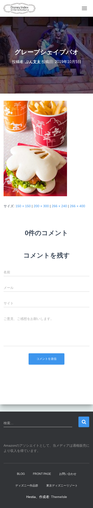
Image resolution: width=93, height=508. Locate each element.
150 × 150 (23, 206)
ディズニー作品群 (26, 485)
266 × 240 (59, 206)
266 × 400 (77, 206)
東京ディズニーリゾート (62, 485)
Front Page (42, 474)
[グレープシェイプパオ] (35, 148)
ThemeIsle (59, 497)
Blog (21, 474)
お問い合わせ (67, 474)
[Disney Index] (21, 8)
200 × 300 (41, 206)
